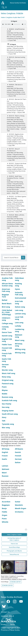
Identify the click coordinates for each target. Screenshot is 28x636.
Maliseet (5, 469)
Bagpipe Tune (5, 295)
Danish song (7, 336)
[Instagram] (15, 601)
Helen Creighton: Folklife (14, 534)
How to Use (14, 543)
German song (5, 365)
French (5, 456)
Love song (19, 322)
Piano (4, 518)
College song (7, 323)
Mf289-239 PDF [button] (8, 585)
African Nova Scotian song (7, 284)
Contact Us (5, 612)
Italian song (20, 307)
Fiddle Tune (7, 344)
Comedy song (5, 328)
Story (4, 417)
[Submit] (23, 257)
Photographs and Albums (14, 551)
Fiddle (4, 512)
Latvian (5, 466)
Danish (18, 452)
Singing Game (8, 410)
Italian (17, 462)
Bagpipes (6, 505)
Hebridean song (19, 279)
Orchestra (19, 512)
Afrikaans (19, 449)
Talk (3, 421)
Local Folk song (19, 318)
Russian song (7, 397)
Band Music (7, 303)
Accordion (6, 501)
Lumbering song (19, 330)
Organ (4, 515)
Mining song (20, 352)
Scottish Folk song (9, 400)
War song (6, 427)
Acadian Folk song (7, 279)
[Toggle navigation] (4, 7)
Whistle (5, 522)
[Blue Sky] (4, 606)
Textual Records (14, 554)
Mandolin (19, 505)
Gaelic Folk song (6, 360)
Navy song (6, 377)
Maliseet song (18, 336)
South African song (10, 414)
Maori (4, 472)
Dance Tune (7, 332)
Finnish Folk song (7, 349)
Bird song (6, 307)
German (18, 459)
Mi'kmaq (5, 449)
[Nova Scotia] (8, 621)
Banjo (4, 508)
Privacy (4, 624)
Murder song (7, 370)
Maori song (19, 340)
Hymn (17, 289)
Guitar (17, 501)
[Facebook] (8, 601)
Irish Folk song (19, 302)
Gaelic (4, 459)
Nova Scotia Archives (18, 3)
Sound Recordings (14, 547)
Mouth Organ (20, 508)
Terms (12, 624)
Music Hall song (8, 373)
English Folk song (7, 340)
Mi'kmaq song (18, 345)
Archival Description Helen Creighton (14, 539)
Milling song (20, 349)
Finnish (18, 456)
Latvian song (20, 313)
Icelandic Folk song (19, 293)
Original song (7, 380)
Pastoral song (7, 383)
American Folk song (6, 290)
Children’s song (6, 319)
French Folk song (7, 354)
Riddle (4, 394)
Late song (19, 310)
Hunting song (18, 284)
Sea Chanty (6, 404)
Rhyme (5, 390)
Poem (4, 387)
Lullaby (18, 326)
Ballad (4, 300)
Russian (5, 476)
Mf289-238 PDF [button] (16, 582)
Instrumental (20, 298)
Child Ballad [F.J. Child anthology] (7, 312)
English (5, 452)
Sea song (5, 407)
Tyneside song (8, 424)
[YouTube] (21, 601)
